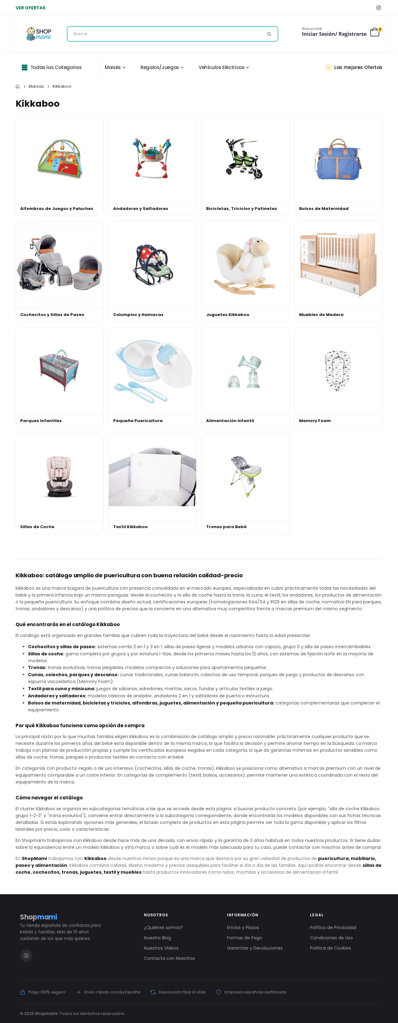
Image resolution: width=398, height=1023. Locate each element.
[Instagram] (378, 8)
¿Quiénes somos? (163, 927)
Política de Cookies (330, 948)
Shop (38, 917)
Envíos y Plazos (243, 927)
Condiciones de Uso (331, 938)
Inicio (18, 86)
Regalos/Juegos (160, 67)
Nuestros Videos (161, 948)
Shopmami (46, 1013)
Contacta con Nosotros (169, 958)
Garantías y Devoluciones (255, 948)
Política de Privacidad (333, 927)
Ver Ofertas (30, 8)
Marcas (36, 86)
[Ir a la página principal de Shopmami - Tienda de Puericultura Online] (39, 34)
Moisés (113, 67)
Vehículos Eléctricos (222, 67)
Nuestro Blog (157, 938)
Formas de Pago (244, 938)
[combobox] (172, 34)
